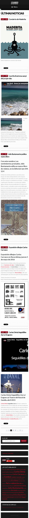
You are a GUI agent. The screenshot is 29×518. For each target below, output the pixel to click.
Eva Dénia (14, 481)
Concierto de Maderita (17, 19)
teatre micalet (10, 497)
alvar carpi (9, 469)
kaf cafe (24, 488)
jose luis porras (21, 485)
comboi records (16, 477)
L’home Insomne (5, 418)
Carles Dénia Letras (7, 474)
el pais (15, 478)
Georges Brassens (10, 485)
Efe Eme (6, 478)
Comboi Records (14, 9)
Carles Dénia (4, 403)
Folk (20, 483)
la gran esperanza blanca (6, 490)
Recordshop (18, 272)
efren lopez (10, 478)
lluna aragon (20, 490)
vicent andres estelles (18, 497)
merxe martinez (15, 492)
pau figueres (20, 495)
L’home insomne (5, 266)
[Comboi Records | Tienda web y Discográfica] (14, 2)
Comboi (7, 477)
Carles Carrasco (9, 472)
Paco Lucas (14, 495)
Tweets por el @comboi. (7, 453)
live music (14, 490)
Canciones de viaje (9, 265)
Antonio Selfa (15, 469)
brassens (21, 469)
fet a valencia (12, 483)
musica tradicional (9, 494)
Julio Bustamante (15, 488)
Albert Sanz (4, 469)
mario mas (8, 492)
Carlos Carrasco (18, 474)
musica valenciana (18, 494)
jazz (15, 485)
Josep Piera (5, 488)
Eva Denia (8, 480)
